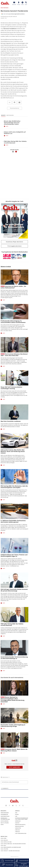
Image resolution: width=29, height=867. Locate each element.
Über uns (17, 829)
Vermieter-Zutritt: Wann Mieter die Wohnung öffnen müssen (14, 750)
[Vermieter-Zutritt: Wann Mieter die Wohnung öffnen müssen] (14, 740)
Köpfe (2, 824)
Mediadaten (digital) (20, 824)
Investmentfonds (5, 816)
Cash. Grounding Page (20, 833)
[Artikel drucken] (14, 102)
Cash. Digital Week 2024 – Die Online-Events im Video (13, 843)
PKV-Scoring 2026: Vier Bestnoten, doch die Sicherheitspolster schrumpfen (14, 486)
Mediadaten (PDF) (19, 826)
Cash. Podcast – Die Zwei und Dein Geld (10, 850)
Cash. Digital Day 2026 (6, 842)
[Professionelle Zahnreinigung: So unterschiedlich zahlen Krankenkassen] (14, 311)
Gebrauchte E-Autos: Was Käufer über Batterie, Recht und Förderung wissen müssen (13, 451)
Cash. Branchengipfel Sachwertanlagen (11, 847)
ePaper (17, 814)
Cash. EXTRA (3, 838)
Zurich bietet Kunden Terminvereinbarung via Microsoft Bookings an (14, 657)
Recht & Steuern (5, 822)
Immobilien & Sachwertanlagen (5, 818)
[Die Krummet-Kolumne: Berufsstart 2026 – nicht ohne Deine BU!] (14, 344)
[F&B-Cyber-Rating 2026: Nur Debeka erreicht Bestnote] (14, 614)
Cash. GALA (3, 845)
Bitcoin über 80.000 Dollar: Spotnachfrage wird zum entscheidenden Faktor (12, 122)
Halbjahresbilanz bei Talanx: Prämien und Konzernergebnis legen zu (14, 555)
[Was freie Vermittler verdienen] (14, 412)
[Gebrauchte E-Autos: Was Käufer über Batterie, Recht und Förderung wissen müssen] (14, 440)
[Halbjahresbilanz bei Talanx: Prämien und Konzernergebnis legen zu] (14, 545)
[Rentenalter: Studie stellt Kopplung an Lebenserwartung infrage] (14, 715)
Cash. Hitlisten (4, 849)
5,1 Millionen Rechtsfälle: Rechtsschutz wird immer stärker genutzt (13, 521)
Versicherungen (5, 812)
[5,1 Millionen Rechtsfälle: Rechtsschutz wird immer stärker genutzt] (14, 511)
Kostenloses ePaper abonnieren (14, 242)
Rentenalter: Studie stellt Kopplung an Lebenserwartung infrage (13, 725)
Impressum (17, 821)
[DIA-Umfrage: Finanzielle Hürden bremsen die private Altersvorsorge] (14, 580)
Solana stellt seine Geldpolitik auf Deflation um (15, 132)
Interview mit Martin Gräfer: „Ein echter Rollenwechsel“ (13, 287)
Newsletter (18, 828)
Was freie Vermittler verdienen (11, 421)
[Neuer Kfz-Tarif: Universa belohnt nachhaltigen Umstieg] (14, 378)
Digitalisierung (4, 821)
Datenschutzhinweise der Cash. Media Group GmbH (21, 818)
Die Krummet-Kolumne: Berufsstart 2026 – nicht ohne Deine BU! (14, 354)
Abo (16, 812)
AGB (16, 816)
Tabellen (17, 831)
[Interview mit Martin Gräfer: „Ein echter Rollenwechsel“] (14, 277)
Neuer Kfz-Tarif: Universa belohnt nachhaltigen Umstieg (11, 387)
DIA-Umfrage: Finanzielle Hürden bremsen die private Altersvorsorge (14, 590)
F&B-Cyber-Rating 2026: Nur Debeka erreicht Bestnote (15, 142)
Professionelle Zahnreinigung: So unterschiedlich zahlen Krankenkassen (13, 321)
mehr (7, 126)
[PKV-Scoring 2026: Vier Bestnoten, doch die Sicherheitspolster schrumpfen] (14, 476)
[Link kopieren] (9, 102)
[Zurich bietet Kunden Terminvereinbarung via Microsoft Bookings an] (14, 647)
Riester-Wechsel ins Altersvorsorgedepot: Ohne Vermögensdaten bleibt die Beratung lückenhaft (12, 699)
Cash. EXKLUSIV (4, 840)
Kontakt (17, 822)
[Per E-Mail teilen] (19, 102)
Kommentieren (14, 108)
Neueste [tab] (3, 115)
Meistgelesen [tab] (10, 115)
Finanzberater (4, 814)
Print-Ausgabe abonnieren (15, 246)
